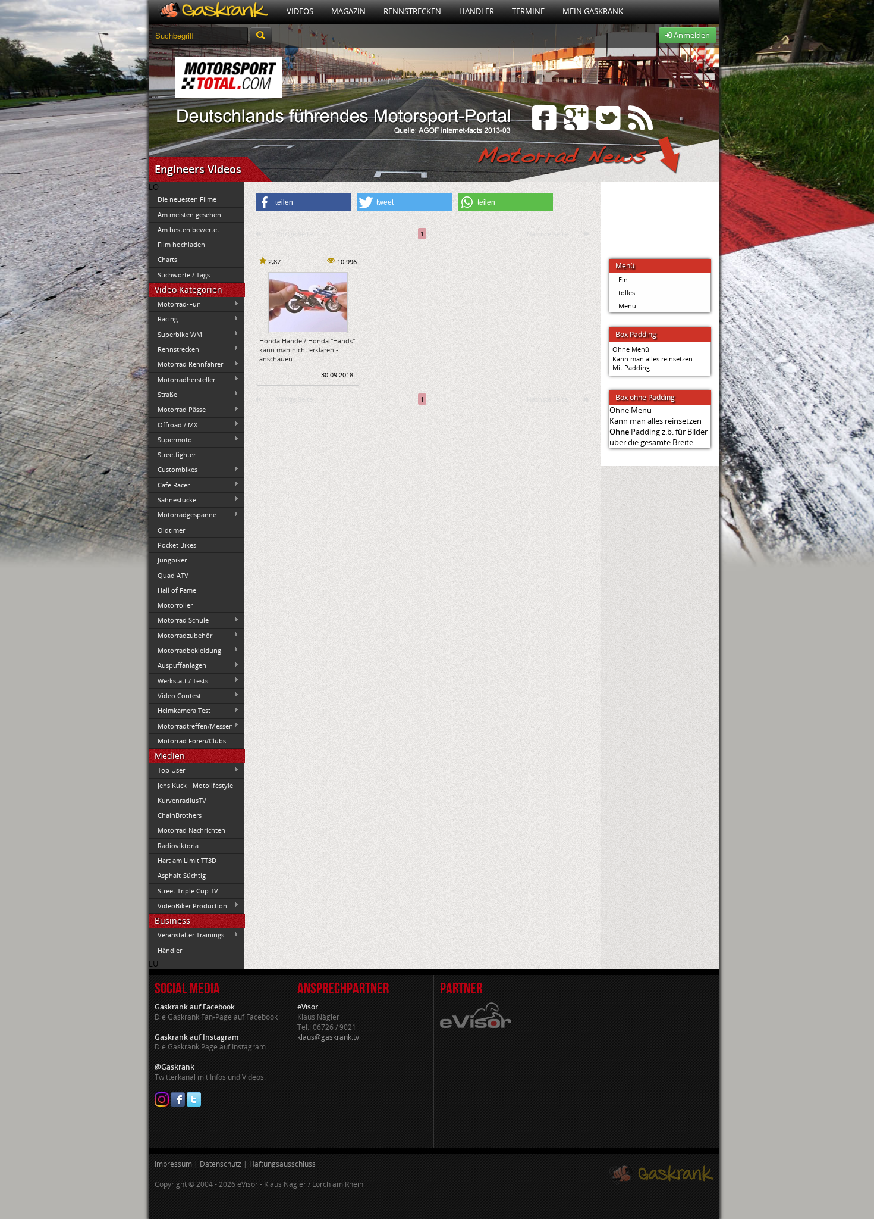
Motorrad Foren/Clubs (192, 740)
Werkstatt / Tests (178, 680)
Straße (163, 394)
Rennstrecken (412, 11)
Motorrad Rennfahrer (186, 364)
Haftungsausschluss (282, 1164)
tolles (626, 292)
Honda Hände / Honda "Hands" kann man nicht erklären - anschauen (307, 350)
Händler (476, 11)
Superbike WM (175, 334)
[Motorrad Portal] (213, 11)
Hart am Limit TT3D (187, 860)
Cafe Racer (169, 484)
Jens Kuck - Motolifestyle (195, 785)
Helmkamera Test (179, 710)
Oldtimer (171, 530)
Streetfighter (177, 454)
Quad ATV (173, 575)
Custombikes (173, 469)
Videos (300, 11)
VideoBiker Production (188, 905)
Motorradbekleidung (185, 650)
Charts (167, 259)
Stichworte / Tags (184, 274)
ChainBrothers (180, 815)
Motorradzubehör (180, 635)
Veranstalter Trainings (186, 935)
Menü (627, 305)
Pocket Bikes (177, 544)
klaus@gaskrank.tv (328, 1037)
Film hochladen (181, 244)
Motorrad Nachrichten (191, 830)
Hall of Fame (177, 590)
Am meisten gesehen (189, 214)
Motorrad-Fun (175, 304)
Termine (528, 11)
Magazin (348, 11)
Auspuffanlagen (177, 665)
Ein (623, 279)
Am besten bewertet (188, 229)
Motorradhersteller (182, 379)
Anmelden (691, 35)
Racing (163, 319)
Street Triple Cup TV (188, 890)
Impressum (173, 1164)
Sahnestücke (172, 499)
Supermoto (170, 439)
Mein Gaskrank (592, 11)
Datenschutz (220, 1164)
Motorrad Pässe (177, 409)
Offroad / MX (173, 424)
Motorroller (175, 605)
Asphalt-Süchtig (182, 875)
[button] (303, 202)
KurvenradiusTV (182, 800)
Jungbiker (172, 559)
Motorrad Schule (179, 620)
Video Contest (175, 695)
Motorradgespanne (182, 515)
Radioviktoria (178, 845)
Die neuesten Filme (187, 199)
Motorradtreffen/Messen (191, 725)
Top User (167, 770)
